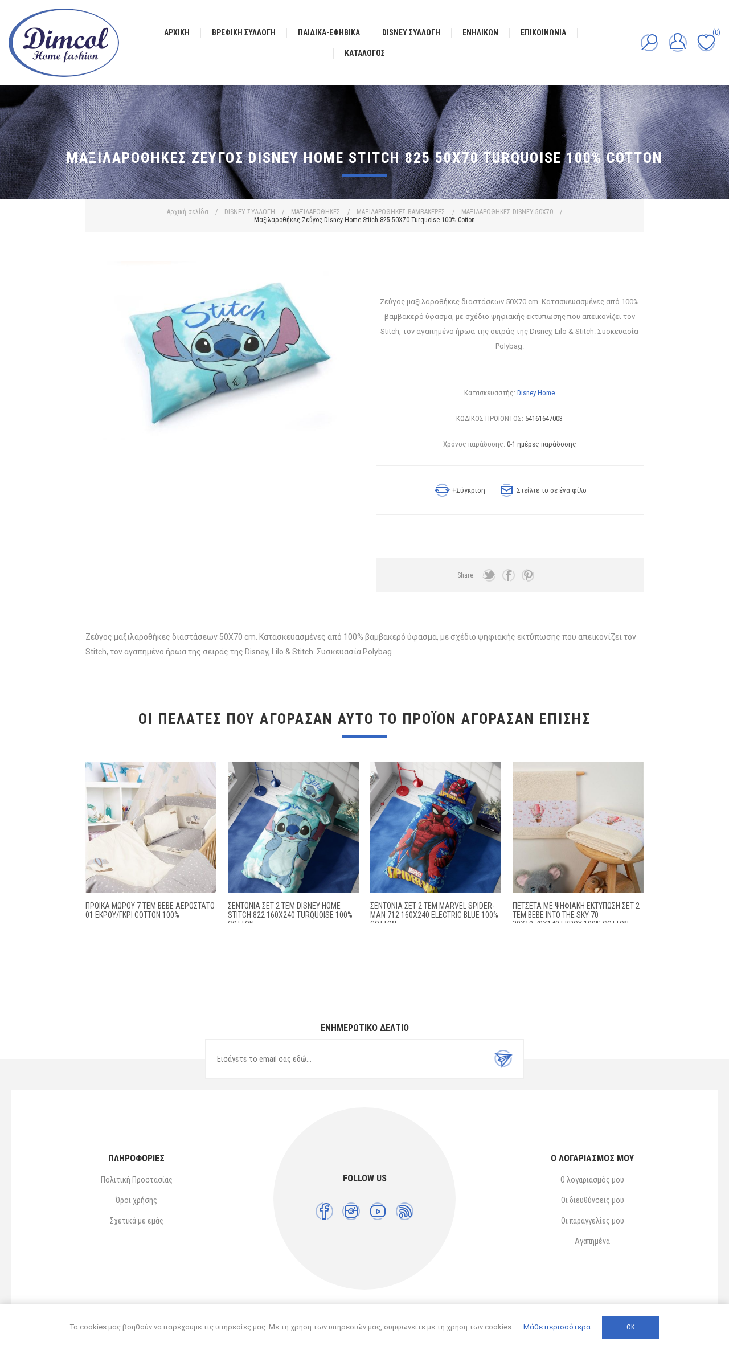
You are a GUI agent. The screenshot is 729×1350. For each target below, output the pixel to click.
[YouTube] (378, 1211)
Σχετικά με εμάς (136, 1220)
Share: (466, 575)
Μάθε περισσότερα (557, 1327)
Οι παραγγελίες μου (592, 1220)
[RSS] (405, 1211)
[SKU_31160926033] (578, 827)
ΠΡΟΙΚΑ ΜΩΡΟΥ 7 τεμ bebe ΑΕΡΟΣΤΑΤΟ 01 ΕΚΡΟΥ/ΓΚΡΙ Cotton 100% (150, 910)
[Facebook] (324, 1211)
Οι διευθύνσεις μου (592, 1200)
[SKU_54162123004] (435, 827)
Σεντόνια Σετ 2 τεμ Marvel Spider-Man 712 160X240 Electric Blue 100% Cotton (434, 914)
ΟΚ (630, 1327)
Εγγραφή (503, 1059)
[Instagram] (351, 1211)
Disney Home (536, 392)
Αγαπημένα (592, 1241)
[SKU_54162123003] (293, 827)
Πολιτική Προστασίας (137, 1179)
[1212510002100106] (150, 827)
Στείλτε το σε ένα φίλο (552, 490)
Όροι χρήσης (136, 1200)
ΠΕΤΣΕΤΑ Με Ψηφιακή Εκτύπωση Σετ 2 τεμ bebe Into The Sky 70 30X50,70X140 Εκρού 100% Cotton (576, 914)
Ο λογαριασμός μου (592, 1179)
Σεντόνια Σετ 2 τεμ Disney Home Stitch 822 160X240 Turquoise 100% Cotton (290, 914)
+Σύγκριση (468, 490)
